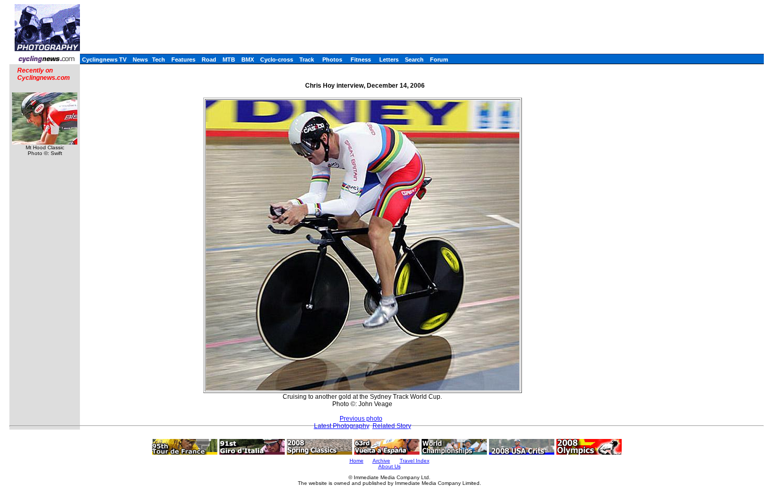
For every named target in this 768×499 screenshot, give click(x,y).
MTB (229, 59)
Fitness (361, 59)
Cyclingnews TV (104, 59)
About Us (389, 466)
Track (306, 59)
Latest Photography (341, 426)
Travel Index (414, 461)
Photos (332, 59)
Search (414, 59)
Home (357, 461)
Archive (381, 461)
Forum (439, 59)
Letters (389, 59)
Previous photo (361, 418)
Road (209, 59)
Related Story (392, 426)
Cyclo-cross (276, 59)
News (140, 59)
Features (183, 59)
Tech (158, 59)
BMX (247, 59)
